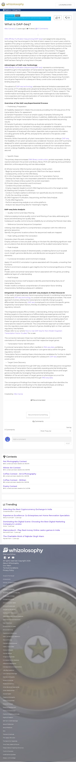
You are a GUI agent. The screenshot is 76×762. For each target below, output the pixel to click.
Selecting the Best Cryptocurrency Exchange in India (27, 509)
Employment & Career (9, 626)
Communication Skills (9, 603)
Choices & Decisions (8, 599)
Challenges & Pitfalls (8, 596)
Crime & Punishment (9, 606)
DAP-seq (65, 138)
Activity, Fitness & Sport (9, 582)
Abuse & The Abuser (8, 576)
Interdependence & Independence (12, 667)
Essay (17, 15)
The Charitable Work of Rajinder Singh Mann (23, 536)
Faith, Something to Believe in (11, 636)
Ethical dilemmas (8, 629)
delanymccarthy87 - (9, 517)
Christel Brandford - (9, 511)
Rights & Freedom (8, 717)
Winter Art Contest (12, 468)
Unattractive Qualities (9, 754)
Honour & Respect (8, 650)
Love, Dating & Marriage (10, 673)
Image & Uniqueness (8, 656)
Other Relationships (8, 690)
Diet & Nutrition (7, 623)
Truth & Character (8, 751)
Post (68, 443)
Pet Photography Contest (15, 461)
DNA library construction (38, 159)
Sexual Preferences (8, 724)
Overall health (10, 15)
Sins (4, 731)
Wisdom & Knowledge (9, 758)
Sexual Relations (7, 727)
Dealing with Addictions (10, 613)
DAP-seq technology (24, 86)
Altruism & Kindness (8, 589)
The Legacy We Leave (9, 737)
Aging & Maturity (8, 586)
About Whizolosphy (11, 563)
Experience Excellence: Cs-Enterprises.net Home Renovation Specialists (36, 515)
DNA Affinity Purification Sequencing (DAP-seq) (24, 39)
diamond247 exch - (8, 532)
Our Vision (7, 566)
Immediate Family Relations (11, 660)
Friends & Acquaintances (10, 643)
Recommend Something (38, 415)
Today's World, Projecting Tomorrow (13, 748)
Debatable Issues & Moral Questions (13, 616)
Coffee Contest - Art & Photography (19, 474)
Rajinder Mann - (8, 538)
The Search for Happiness (10, 741)
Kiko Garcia (9, 29)
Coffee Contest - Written (14, 480)
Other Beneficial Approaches (11, 687)
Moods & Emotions (8, 683)
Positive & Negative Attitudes (11, 714)
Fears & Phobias (7, 640)
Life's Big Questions (8, 670)
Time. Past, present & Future (11, 744)
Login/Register (65, 5)
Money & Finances (8, 680)
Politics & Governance (9, 710)
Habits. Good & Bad (8, 646)
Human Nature (7, 653)
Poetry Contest (10, 486)
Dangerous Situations (9, 609)
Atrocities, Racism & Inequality (11, 592)
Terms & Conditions (10, 568)
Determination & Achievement (11, 619)
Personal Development (9, 707)
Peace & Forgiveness (8, 700)
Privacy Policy (8, 570)
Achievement (7, 579)
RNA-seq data (49, 347)
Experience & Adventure (10, 633)
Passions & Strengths (9, 697)
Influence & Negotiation (9, 663)
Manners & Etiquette (9, 677)
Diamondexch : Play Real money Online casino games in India (31, 530)
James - (5, 526)
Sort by (68, 427)
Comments (43, 29)
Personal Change (8, 704)
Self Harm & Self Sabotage (10, 721)
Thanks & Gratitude (8, 734)
